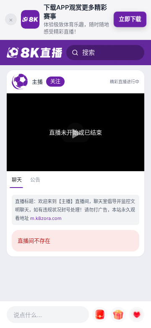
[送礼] (118, 314)
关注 (55, 81)
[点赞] (136, 314)
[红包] (99, 314)
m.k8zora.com (46, 218)
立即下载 (130, 19)
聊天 (17, 180)
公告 (35, 180)
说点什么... (27, 314)
